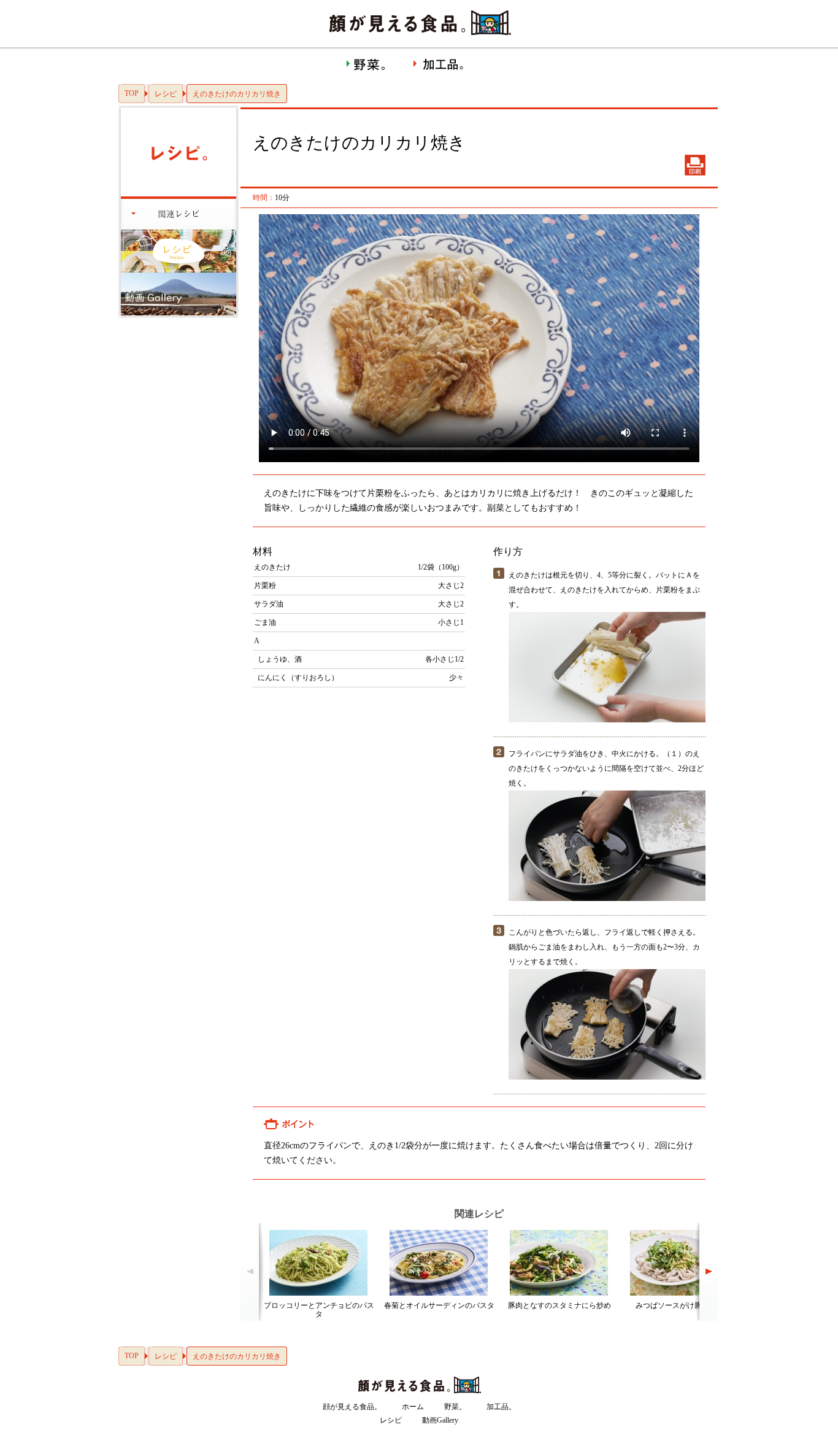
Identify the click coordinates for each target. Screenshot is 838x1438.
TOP (132, 93)
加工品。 (501, 1406)
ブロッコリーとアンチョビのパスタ (319, 1309)
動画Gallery (440, 1420)
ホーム (413, 1406)
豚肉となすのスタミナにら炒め (559, 1305)
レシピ (166, 94)
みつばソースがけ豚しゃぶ (680, 1305)
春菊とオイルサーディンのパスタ (439, 1305)
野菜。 (455, 1406)
